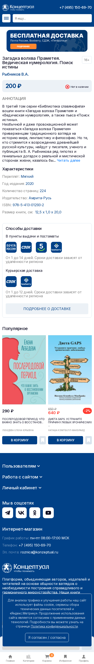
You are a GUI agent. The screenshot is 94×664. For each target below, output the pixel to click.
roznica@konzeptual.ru (39, 552)
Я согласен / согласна (47, 637)
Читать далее (68, 160)
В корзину (19, 440)
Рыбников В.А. (15, 74)
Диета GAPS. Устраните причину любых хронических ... (70, 422)
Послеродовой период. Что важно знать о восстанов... (23, 421)
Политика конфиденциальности (54, 626)
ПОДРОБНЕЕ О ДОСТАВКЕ (47, 309)
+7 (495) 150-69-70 (75, 7)
